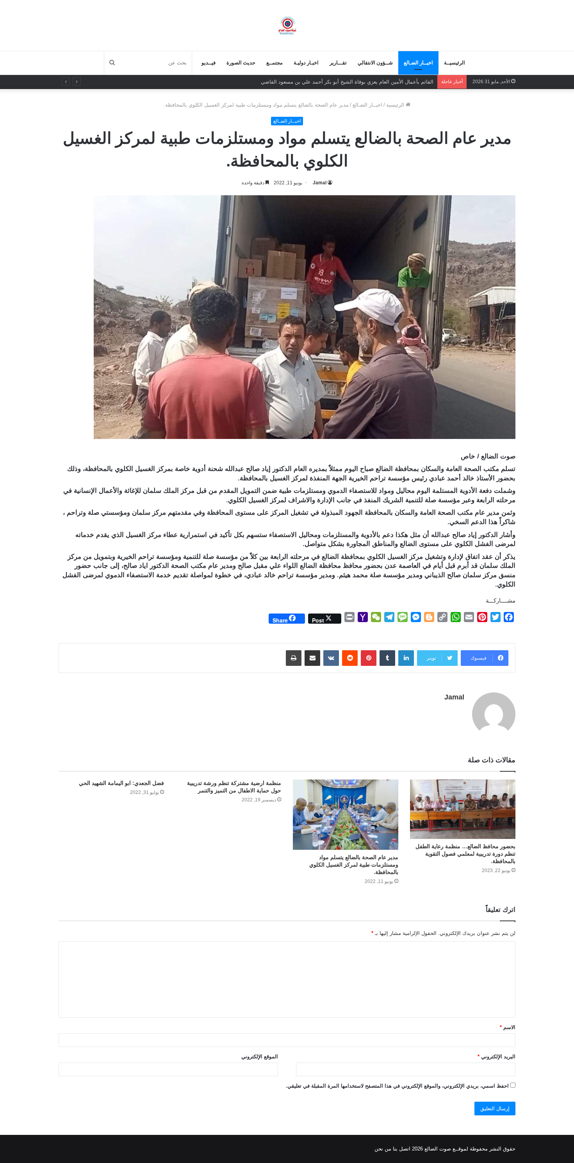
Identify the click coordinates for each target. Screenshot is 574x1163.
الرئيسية (396, 105)
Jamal (319, 183)
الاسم (507, 1027)
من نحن (382, 1149)
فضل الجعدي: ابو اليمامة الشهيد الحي (121, 783)
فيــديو (208, 63)
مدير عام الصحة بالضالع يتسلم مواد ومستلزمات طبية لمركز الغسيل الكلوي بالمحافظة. (353, 864)
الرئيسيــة (454, 63)
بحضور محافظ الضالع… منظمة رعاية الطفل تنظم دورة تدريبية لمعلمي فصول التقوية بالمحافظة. (465, 853)
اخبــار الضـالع (418, 63)
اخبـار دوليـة (306, 63)
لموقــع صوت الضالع (445, 1149)
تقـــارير (338, 63)
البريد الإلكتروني (496, 1057)
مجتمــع (274, 63)
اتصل (404, 1149)
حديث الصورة (240, 63)
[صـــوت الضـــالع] (287, 25)
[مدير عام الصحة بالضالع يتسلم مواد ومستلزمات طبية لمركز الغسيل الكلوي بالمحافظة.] (345, 814)
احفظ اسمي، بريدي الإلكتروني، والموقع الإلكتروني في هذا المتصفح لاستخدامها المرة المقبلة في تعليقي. (397, 1086)
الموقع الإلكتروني (259, 1057)
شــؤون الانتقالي (375, 63)
